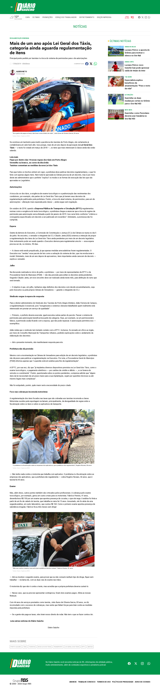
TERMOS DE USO (104, 682)
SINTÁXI (90, 647)
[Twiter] (142, 17)
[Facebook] (139, 17)
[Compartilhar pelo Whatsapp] (95, 64)
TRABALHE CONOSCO (86, 682)
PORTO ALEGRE (16, 647)
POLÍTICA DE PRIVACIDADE (122, 682)
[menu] (11, 7)
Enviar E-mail (20, 73)
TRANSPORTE (58, 647)
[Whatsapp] (149, 17)
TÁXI (24, 647)
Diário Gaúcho (53, 627)
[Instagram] (146, 17)
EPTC (83, 647)
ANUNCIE (73, 682)
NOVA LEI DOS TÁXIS (44, 647)
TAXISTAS (32, 647)
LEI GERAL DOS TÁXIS (72, 647)
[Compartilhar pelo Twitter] (91, 63)
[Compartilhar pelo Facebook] (87, 63)
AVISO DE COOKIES (142, 682)
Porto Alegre (68, 142)
